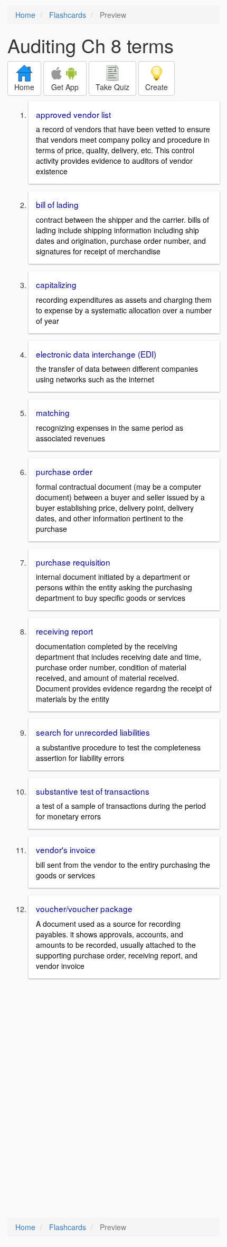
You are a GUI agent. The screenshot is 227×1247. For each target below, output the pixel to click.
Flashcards (67, 14)
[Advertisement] (113, 1099)
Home (25, 14)
